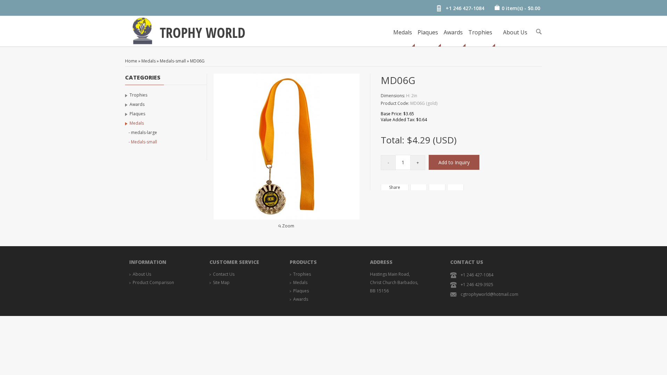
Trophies (480, 32)
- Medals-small (143, 142)
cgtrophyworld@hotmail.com (489, 294)
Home (131, 61)
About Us (515, 32)
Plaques (428, 32)
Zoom (288, 226)
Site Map (221, 282)
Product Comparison (153, 282)
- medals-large (143, 132)
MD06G (197, 61)
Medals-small (173, 61)
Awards (453, 32)
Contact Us (223, 274)
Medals (402, 32)
